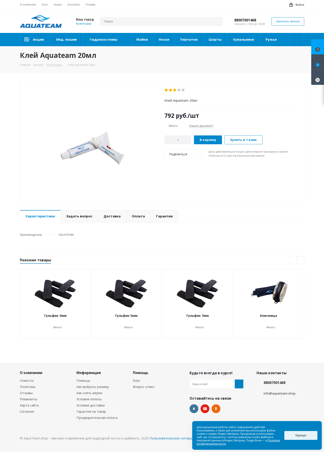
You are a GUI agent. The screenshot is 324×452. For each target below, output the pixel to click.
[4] (179, 90)
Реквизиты (28, 399)
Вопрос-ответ (144, 386)
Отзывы (26, 393)
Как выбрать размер (92, 386)
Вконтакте (194, 408)
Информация (88, 372)
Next (300, 260)
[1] (166, 90)
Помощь (83, 380)
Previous (293, 260)
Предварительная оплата (96, 417)
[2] (171, 90)
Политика (27, 386)
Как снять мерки (89, 393)
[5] (183, 90)
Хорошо (300, 435)
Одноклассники (216, 408)
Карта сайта (29, 405)
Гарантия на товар (91, 411)
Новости (27, 380)
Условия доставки (90, 405)
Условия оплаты (89, 399)
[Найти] (217, 21)
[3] (175, 90)
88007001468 (245, 20)
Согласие (27, 411)
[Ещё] (297, 39)
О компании (31, 372)
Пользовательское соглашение (175, 438)
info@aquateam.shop (280, 393)
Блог (136, 380)
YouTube (205, 408)
